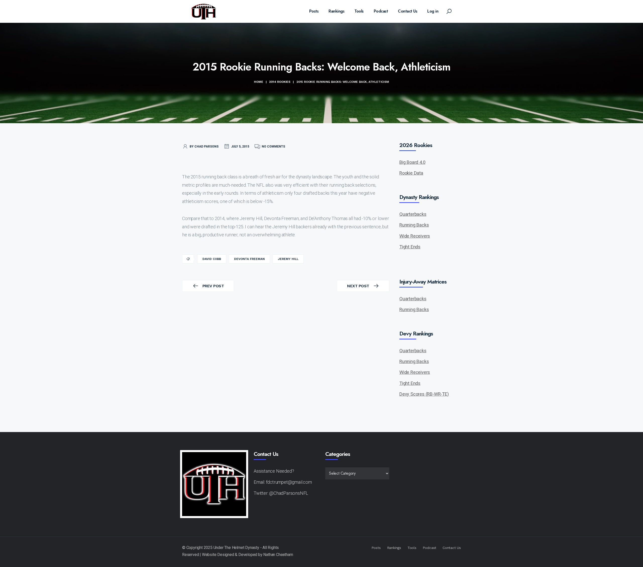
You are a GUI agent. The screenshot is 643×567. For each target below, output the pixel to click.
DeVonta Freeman (249, 259)
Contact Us (407, 11)
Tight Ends (409, 246)
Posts (314, 11)
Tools (359, 11)
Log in (432, 11)
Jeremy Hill (288, 259)
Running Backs (414, 225)
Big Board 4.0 (412, 162)
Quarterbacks (412, 214)
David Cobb (211, 259)
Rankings (336, 11)
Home (258, 82)
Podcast (381, 11)
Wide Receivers (414, 236)
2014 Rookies (279, 82)
